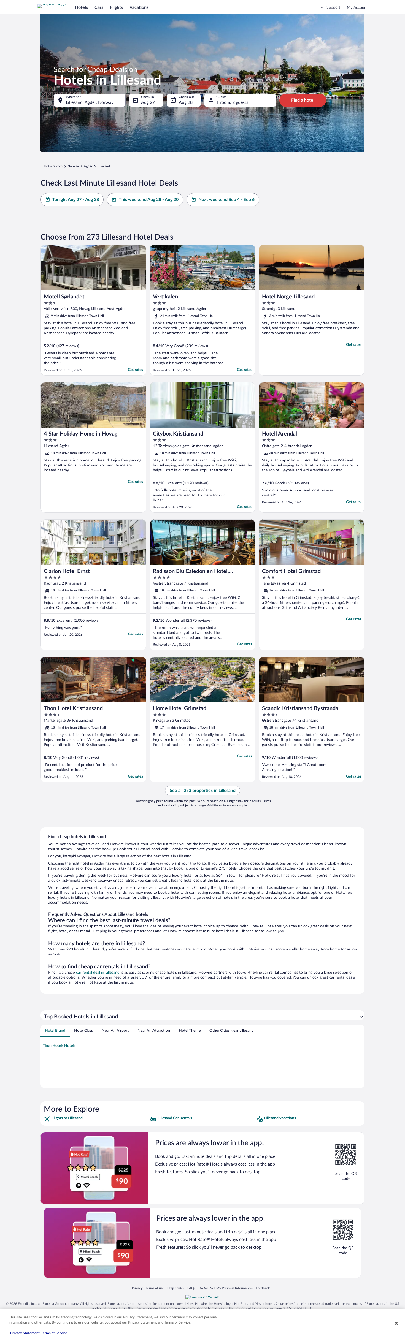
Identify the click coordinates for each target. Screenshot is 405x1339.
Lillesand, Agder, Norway (90, 102)
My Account (357, 8)
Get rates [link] (135, 370)
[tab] (55, 1031)
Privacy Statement (25, 1333)
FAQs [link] (191, 1288)
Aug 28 (186, 102)
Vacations (138, 7)
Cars (98, 7)
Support (333, 7)
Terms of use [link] (155, 1288)
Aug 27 (148, 102)
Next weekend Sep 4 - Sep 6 (226, 199)
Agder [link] (88, 166)
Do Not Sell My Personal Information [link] (226, 1288)
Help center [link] (175, 1288)
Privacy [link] (137, 1288)
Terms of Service (54, 1333)
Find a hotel (302, 100)
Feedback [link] (263, 1288)
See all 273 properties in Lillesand (203, 790)
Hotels (81, 7)
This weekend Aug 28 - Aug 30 (149, 199)
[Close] (396, 1323)
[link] (96, 1119)
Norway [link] (73, 166)
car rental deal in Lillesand (98, 972)
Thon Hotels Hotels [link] (59, 1046)
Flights (116, 7)
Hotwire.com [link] (53, 166)
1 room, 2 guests (232, 102)
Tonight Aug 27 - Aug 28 (75, 199)
